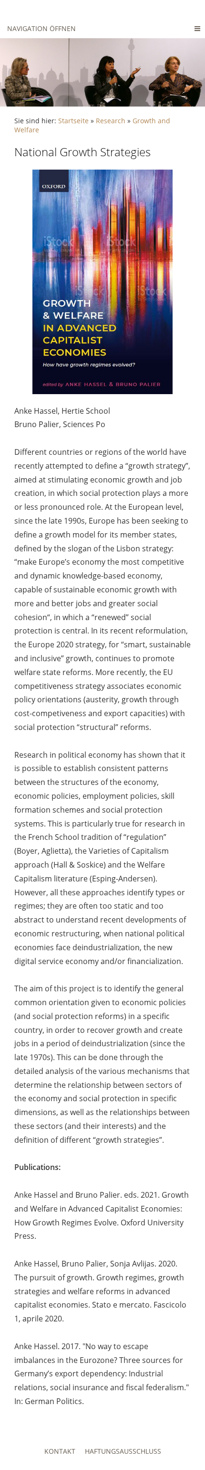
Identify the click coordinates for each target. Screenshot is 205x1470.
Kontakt (59, 1451)
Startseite (73, 120)
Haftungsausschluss (123, 1451)
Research (110, 120)
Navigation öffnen (41, 28)
